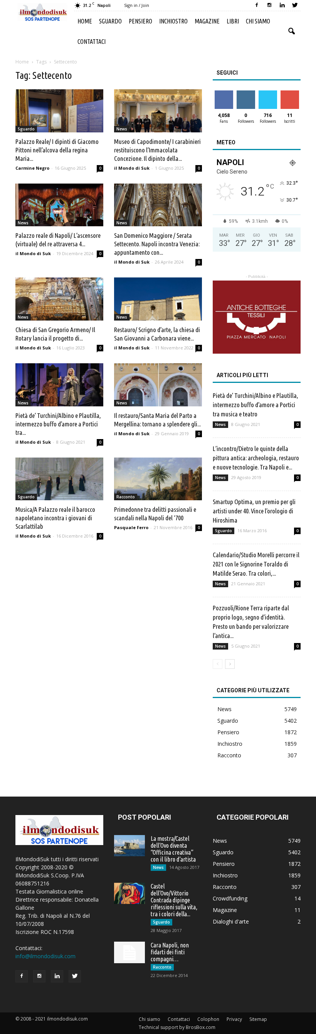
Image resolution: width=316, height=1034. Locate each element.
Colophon (208, 1019)
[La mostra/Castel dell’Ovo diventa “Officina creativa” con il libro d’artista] (129, 845)
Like (223, 93)
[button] (291, 31)
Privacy (234, 1019)
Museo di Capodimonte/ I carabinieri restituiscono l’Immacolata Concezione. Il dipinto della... (157, 150)
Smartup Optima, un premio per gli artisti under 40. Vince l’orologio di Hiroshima (254, 511)
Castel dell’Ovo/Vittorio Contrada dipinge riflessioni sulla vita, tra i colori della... (174, 900)
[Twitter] (295, 5)
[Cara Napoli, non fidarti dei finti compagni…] (129, 952)
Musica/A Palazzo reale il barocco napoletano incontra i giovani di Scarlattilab (55, 518)
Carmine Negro (32, 168)
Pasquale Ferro (131, 527)
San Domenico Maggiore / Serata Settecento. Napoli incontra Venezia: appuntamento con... (157, 244)
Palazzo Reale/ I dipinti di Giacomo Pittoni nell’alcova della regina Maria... (57, 150)
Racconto (125, 496)
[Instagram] (269, 5)
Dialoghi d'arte (231, 921)
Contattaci (91, 41)
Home (84, 21)
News (121, 129)
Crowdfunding (230, 898)
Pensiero (140, 21)
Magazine (207, 21)
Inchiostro (173, 21)
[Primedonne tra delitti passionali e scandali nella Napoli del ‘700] (158, 479)
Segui (245, 93)
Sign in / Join (136, 5)
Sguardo (110, 21)
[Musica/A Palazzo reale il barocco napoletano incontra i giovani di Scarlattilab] (59, 479)
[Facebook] (256, 5)
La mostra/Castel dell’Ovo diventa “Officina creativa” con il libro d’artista (173, 849)
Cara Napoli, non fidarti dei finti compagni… (170, 952)
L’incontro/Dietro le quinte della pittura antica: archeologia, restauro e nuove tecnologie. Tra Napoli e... (256, 458)
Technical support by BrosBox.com (177, 1027)
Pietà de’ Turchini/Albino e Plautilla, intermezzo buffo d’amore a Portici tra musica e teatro (255, 405)
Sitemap (258, 1019)
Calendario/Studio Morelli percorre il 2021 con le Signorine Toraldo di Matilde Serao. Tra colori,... (256, 564)
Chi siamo (258, 21)
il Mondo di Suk (132, 168)
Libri (233, 21)
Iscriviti (289, 93)
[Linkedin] (282, 5)
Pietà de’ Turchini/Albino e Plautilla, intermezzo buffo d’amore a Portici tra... (58, 424)
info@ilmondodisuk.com (45, 956)
